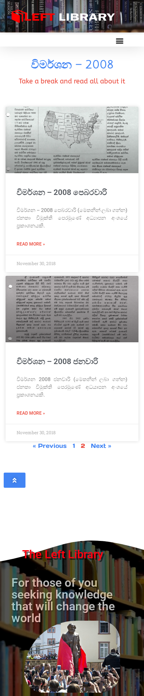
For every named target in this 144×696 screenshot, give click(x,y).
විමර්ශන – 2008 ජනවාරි (57, 361)
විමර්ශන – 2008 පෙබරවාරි (62, 192)
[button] (119, 40)
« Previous (50, 445)
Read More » (31, 244)
